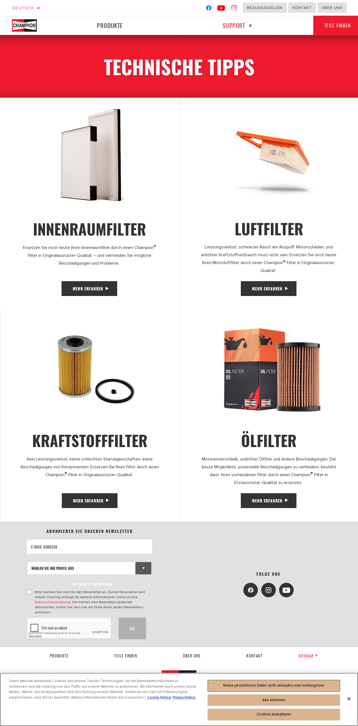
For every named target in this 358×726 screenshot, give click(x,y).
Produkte (110, 25)
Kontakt (302, 7)
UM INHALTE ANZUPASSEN (92, 584)
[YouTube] (221, 9)
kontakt (254, 656)
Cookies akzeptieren (273, 714)
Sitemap (306, 656)
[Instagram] (234, 9)
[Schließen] (349, 699)
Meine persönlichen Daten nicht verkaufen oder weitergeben (273, 685)
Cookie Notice (159, 697)
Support (234, 25)
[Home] (29, 25)
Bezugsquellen (264, 7)
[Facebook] (209, 9)
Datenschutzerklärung (52, 602)
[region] (179, 699)
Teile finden (125, 656)
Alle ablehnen (274, 700)
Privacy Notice (184, 697)
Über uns (332, 7)
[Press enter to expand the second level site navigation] (250, 26)
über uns (192, 656)
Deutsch (23, 8)
